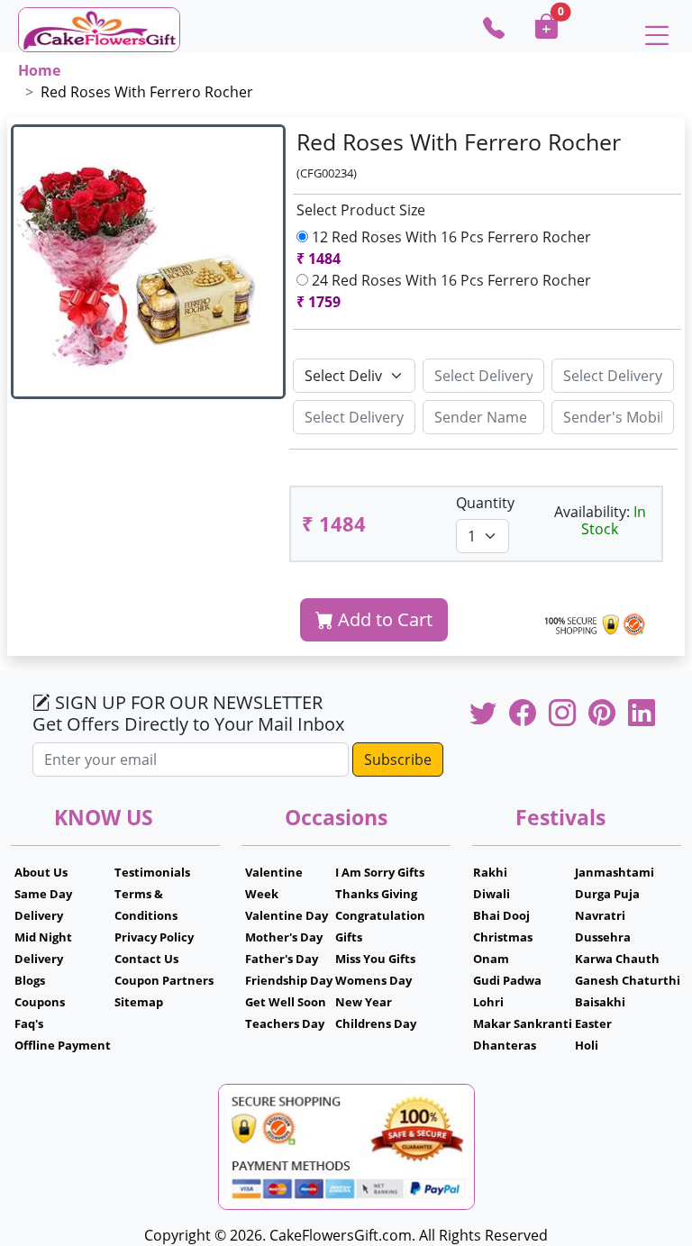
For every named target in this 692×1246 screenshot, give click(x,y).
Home (39, 70)
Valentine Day (286, 915)
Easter (593, 1023)
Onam (491, 958)
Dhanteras (504, 1045)
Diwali (491, 894)
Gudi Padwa (507, 980)
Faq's (28, 1023)
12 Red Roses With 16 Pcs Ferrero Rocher (447, 247)
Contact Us (146, 958)
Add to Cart (382, 619)
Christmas (503, 937)
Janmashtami (614, 872)
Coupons (39, 1002)
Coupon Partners (164, 980)
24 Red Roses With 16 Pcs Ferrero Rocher (447, 291)
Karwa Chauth (617, 958)
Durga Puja (607, 894)
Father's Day (281, 958)
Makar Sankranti (522, 1023)
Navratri (600, 915)
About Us (41, 872)
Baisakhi (600, 1002)
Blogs (29, 980)
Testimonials (152, 872)
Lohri (488, 1002)
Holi (586, 1045)
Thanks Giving (376, 894)
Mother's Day (284, 937)
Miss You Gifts (375, 958)
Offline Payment (62, 1045)
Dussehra (603, 937)
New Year (363, 1002)
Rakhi (490, 872)
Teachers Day (284, 1023)
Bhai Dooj (501, 915)
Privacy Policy (154, 937)
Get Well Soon (285, 1002)
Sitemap (138, 1002)
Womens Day (373, 980)
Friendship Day (288, 980)
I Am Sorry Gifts (379, 872)
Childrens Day (375, 1023)
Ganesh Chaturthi (627, 980)
